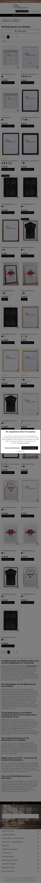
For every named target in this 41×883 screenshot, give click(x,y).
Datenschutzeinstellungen (12, 448)
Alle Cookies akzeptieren (30, 448)
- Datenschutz (20, 451)
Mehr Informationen (24, 443)
